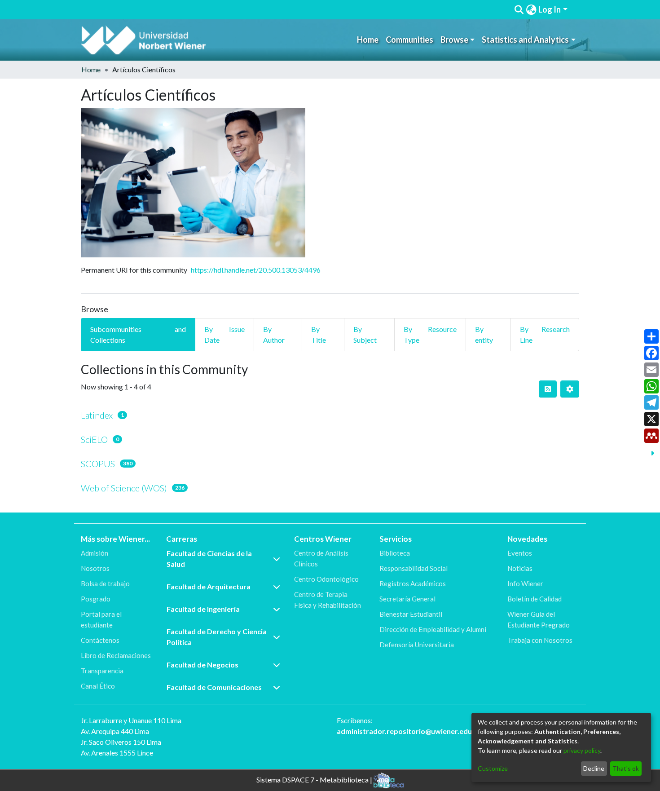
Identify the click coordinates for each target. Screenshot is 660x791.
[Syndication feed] (548, 389)
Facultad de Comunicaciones (214, 687)
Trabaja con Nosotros (539, 640)
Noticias (519, 568)
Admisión (94, 553)
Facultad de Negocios (202, 664)
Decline (593, 768)
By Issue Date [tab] (224, 334)
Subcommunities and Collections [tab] (138, 334)
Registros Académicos (412, 583)
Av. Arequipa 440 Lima (115, 731)
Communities (409, 39)
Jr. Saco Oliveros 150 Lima (121, 742)
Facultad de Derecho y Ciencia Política (217, 636)
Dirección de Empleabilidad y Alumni (432, 629)
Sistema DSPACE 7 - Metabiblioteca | (315, 779)
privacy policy (581, 750)
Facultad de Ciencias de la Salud (209, 558)
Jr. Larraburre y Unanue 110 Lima (131, 720)
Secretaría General (407, 599)
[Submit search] (519, 9)
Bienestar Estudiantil (410, 614)
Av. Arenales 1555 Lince (117, 752)
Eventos (519, 553)
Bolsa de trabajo (105, 583)
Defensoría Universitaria (416, 645)
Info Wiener (525, 583)
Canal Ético (98, 686)
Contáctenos (100, 640)
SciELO (94, 439)
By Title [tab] (318, 334)
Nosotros (95, 568)
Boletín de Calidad (534, 599)
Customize (493, 768)
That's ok (625, 768)
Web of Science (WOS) (124, 487)
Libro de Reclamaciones (116, 655)
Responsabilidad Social (413, 568)
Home (367, 39)
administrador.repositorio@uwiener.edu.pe (409, 731)
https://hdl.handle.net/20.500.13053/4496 (256, 269)
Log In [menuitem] (549, 9)
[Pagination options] (569, 389)
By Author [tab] (274, 334)
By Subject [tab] (365, 334)
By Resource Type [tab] (430, 334)
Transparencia (102, 671)
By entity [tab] (484, 334)
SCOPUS (98, 463)
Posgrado (95, 599)
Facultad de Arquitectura (209, 586)
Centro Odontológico (326, 579)
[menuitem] (531, 10)
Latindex (97, 415)
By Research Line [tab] (545, 334)
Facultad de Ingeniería (203, 609)
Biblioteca (394, 553)
